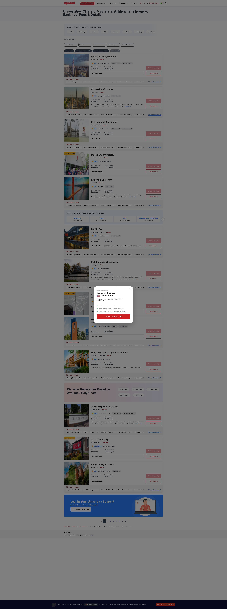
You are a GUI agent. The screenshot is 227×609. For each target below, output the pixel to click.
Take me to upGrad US (113, 317)
